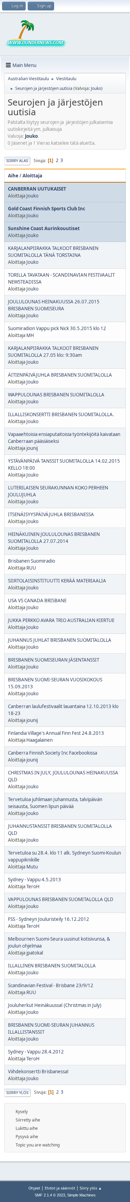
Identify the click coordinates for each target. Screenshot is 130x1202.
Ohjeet (34, 1188)
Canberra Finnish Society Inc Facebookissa (52, 753)
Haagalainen (39, 740)
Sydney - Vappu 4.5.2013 (34, 879)
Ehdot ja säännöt (60, 1188)
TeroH (33, 886)
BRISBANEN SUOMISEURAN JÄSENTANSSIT (53, 660)
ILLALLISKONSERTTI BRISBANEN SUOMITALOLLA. (61, 414)
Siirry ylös (17, 1092)
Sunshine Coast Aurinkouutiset (44, 228)
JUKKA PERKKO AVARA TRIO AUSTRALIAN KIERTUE (61, 620)
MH (30, 335)
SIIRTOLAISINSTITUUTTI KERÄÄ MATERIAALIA (57, 581)
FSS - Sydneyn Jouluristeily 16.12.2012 (48, 919)
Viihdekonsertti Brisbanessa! (38, 1071)
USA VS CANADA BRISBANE (37, 600)
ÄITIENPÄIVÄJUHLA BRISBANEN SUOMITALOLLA (60, 375)
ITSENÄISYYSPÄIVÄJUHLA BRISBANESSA (51, 514)
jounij (32, 448)
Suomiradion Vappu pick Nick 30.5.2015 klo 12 (57, 328)
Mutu (32, 867)
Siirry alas (17, 160)
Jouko (96, 88)
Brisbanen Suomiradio (31, 561)
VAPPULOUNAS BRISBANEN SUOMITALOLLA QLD (60, 899)
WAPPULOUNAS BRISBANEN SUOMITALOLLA (56, 395)
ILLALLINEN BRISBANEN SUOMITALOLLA (52, 966)
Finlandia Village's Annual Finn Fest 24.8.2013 (56, 733)
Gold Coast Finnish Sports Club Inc (46, 208)
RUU (31, 568)
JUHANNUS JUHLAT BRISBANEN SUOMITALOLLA (59, 640)
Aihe (13, 176)
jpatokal (34, 953)
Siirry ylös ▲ (91, 1188)
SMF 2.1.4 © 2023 (50, 1195)
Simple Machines (81, 1195)
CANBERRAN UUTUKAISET (37, 189)
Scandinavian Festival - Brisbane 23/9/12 (50, 985)
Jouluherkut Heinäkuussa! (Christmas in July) (54, 1005)
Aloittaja (32, 176)
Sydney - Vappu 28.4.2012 (36, 1052)
